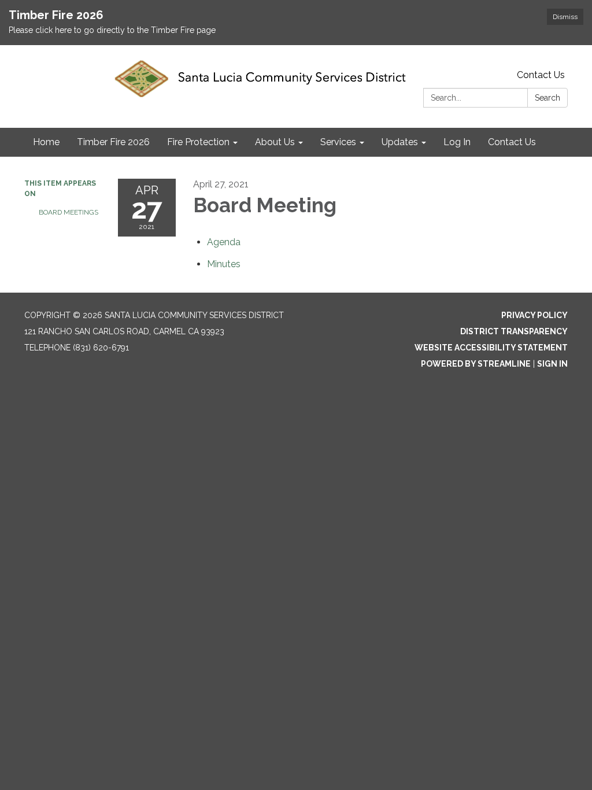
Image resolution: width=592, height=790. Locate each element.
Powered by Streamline (476, 363)
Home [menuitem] (46, 141)
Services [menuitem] (338, 141)
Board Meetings (68, 212)
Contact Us (541, 74)
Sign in (552, 363)
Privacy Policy (534, 315)
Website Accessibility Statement (491, 347)
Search (547, 97)
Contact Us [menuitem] (512, 141)
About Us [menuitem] (275, 141)
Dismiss (565, 17)
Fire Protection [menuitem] (198, 141)
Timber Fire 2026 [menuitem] (113, 141)
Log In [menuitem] (457, 141)
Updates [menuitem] (400, 141)
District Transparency (514, 331)
